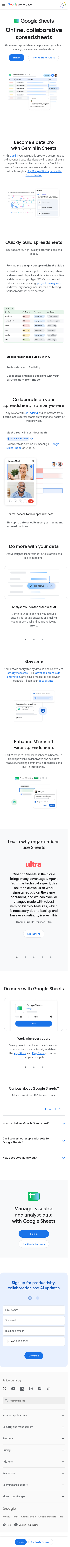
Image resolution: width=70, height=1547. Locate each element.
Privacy (6, 1510)
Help (61, 1510)
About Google (28, 1510)
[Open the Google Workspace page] (20, 5)
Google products (47, 1510)
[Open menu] (4, 4)
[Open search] (63, 5)
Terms (16, 1510)
